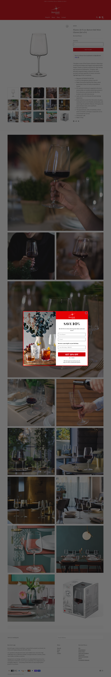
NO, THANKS (71, 357)
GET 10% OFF (71, 354)
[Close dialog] (86, 313)
